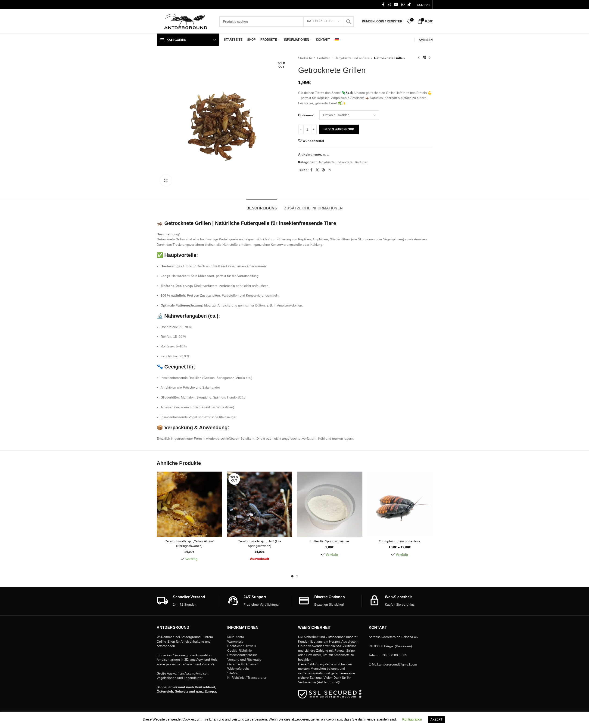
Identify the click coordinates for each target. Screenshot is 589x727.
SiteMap (233, 673)
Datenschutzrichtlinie (242, 655)
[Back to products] (424, 58)
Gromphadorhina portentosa (400, 541)
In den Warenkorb (339, 129)
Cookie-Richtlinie (239, 650)
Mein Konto (235, 637)
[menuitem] (338, 40)
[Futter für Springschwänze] (329, 504)
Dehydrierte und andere (351, 58)
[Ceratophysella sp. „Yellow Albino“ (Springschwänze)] (189, 504)
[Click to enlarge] (166, 180)
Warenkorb (235, 641)
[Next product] (430, 58)
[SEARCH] (348, 21)
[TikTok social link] (409, 4)
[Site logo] (186, 21)
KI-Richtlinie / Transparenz (246, 677)
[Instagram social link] (389, 4)
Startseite (305, 58)
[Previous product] (418, 58)
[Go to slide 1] (292, 576)
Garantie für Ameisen (242, 664)
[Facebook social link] (383, 4)
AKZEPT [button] (436, 719)
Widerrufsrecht (238, 668)
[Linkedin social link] (329, 170)
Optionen (305, 115)
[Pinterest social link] (323, 170)
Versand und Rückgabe (244, 659)
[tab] (261, 206)
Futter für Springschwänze (329, 541)
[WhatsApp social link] (403, 4)
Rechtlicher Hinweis (241, 646)
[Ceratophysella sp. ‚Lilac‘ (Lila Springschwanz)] (259, 504)
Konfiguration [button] (412, 719)
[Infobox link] (188, 601)
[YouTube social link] (396, 4)
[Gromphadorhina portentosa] (400, 504)
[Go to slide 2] (297, 576)
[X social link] (317, 170)
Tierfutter (323, 58)
